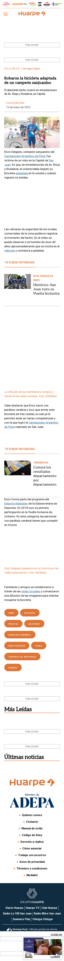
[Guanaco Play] (56, 4)
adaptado (34, 624)
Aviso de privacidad (32, 861)
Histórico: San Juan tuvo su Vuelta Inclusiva (46, 289)
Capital (13, 668)
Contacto (32, 821)
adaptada (22, 173)
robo (11, 613)
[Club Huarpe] (6, 4)
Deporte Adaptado (16, 503)
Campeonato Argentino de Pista (24, 156)
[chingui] (32, 4)
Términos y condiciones (32, 868)
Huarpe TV (32, 907)
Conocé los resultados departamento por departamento (44, 476)
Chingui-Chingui (42, 919)
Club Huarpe (49, 907)
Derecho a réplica (32, 841)
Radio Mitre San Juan (47, 913)
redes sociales (30, 591)
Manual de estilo (32, 828)
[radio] (46, 4)
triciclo (13, 624)
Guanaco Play (21, 919)
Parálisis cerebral (20, 635)
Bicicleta (29, 613)
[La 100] (40, 4)
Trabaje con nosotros (32, 855)
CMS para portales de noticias (35, 929)
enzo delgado (17, 646)
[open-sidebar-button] (6, 14)
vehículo (9, 250)
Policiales (12, 68)
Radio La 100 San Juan (17, 913)
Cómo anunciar (32, 848)
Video (38, 646)
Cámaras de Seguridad (22, 657)
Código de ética (32, 835)
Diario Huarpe (14, 907)
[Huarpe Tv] (19, 4)
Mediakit (32, 875)
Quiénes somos (32, 815)
